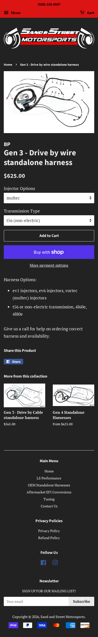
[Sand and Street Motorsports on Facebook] (43, 563)
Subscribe (81, 601)
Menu (15, 12)
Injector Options (19, 188)
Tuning (49, 499)
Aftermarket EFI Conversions (49, 492)
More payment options (49, 265)
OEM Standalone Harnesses (49, 485)
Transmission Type (22, 211)
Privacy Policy (49, 530)
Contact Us (49, 506)
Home (8, 64)
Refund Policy (49, 537)
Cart (90, 12)
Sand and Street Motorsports (62, 616)
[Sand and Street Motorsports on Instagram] (55, 563)
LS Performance (49, 478)
